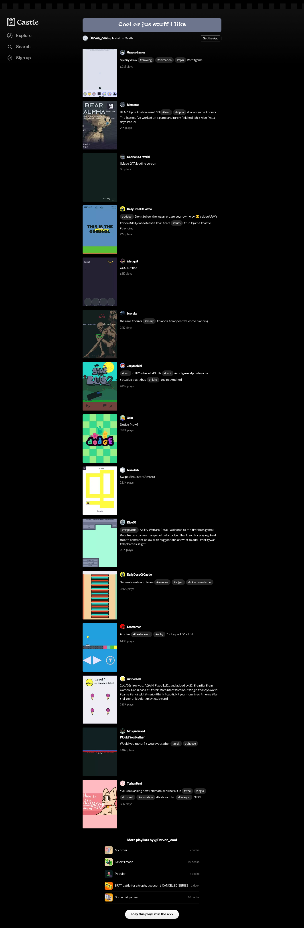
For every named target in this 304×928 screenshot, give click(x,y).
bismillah (133, 470)
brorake (132, 313)
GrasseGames (136, 52)
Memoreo (133, 104)
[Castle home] (23, 22)
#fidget (178, 582)
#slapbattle (129, 529)
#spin (180, 60)
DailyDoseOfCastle (139, 209)
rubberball (134, 679)
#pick (176, 743)
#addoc (127, 216)
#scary (149, 321)
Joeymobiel (134, 365)
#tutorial (127, 797)
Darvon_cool (98, 38)
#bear (166, 112)
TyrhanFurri (134, 783)
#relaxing (162, 582)
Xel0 (130, 418)
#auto (176, 223)
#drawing (146, 60)
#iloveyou (184, 797)
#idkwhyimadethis (199, 582)
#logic (200, 790)
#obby (159, 634)
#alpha (179, 112)
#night (153, 379)
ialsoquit (132, 261)
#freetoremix (141, 634)
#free (187, 790)
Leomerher (134, 626)
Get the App (210, 38)
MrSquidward (136, 731)
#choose (190, 743)
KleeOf (131, 522)
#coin (125, 373)
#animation (164, 60)
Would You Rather (132, 737)
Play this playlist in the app (152, 914)
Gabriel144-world (138, 156)
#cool (167, 373)
